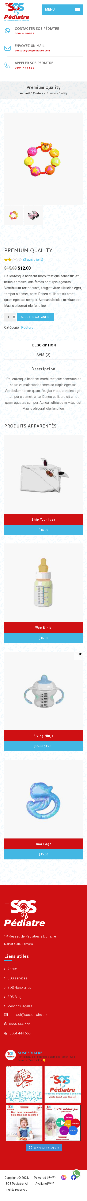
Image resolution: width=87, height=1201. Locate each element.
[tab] (44, 345)
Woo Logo (43, 844)
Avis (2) (44, 355)
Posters (38, 93)
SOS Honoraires (19, 988)
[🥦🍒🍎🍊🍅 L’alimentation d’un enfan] (24, 1123)
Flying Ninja (43, 736)
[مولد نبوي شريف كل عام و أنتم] (24, 1084)
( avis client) (33, 260)
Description (44, 345)
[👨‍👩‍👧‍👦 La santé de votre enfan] (63, 1084)
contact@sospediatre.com (29, 1015)
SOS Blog (14, 997)
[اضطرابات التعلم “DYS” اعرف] (63, 1123)
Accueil (25, 93)
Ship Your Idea (43, 519)
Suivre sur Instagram (46, 1147)
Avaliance (42, 1183)
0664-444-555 (19, 1024)
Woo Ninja (43, 628)
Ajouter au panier (35, 317)
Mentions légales (19, 1006)
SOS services (17, 978)
